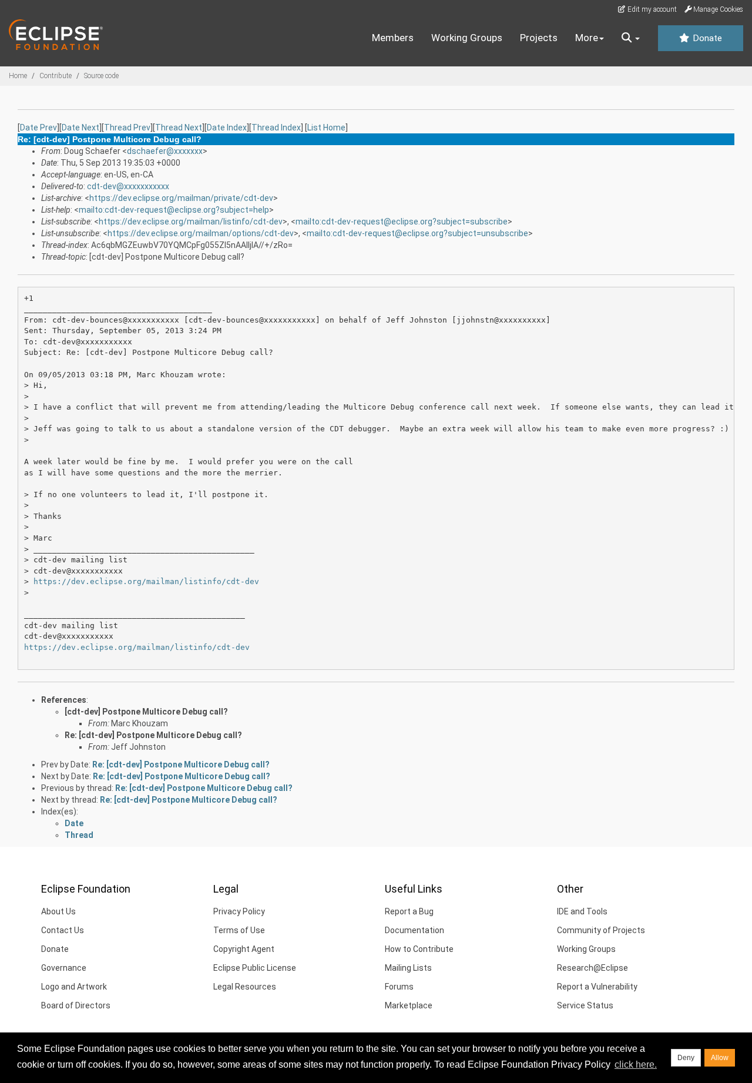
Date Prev (38, 127)
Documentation (414, 930)
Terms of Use (239, 930)
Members (393, 37)
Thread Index (276, 127)
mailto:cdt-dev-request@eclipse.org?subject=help (174, 209)
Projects (539, 37)
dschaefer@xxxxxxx (165, 151)
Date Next (80, 127)
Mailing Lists (408, 968)
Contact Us (62, 930)
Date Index (227, 127)
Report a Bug (409, 911)
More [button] (586, 37)
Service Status (585, 1005)
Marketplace (408, 1005)
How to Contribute (419, 949)
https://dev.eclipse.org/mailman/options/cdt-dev (201, 233)
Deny (685, 1058)
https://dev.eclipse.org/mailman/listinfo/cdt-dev (191, 221)
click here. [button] (636, 1064)
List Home (326, 127)
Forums (399, 986)
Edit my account (651, 9)
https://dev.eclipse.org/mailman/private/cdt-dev (181, 198)
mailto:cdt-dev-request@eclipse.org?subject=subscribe (402, 221)
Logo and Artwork (74, 986)
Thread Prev (127, 127)
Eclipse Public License (254, 968)
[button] (631, 38)
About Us (58, 911)
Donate (706, 38)
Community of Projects (601, 930)
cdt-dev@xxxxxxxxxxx (128, 186)
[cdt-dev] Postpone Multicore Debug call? (146, 711)
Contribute (55, 76)
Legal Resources (244, 986)
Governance (63, 968)
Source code (101, 76)
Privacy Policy (239, 911)
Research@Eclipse (592, 968)
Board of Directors (75, 1005)
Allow (719, 1058)
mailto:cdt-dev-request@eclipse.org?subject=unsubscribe (417, 233)
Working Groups (466, 37)
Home (18, 76)
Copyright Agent (243, 949)
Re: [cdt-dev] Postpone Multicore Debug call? (153, 735)
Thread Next (178, 127)
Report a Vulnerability (597, 986)
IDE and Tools (582, 911)
